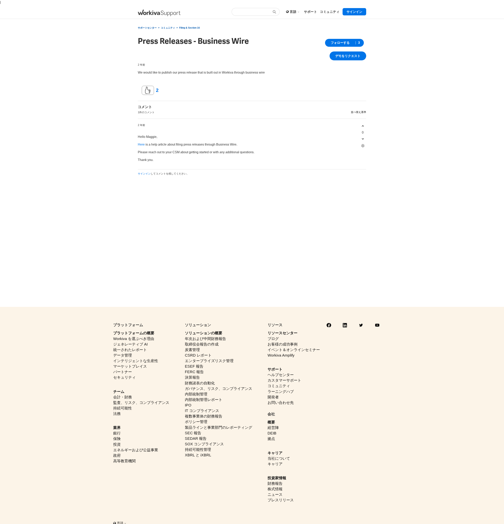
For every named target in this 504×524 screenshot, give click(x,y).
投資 (117, 444)
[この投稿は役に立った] (148, 90)
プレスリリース (281, 500)
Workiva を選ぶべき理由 (133, 339)
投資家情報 (277, 478)
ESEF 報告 (194, 366)
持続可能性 (122, 408)
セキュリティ (124, 377)
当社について (279, 458)
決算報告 (192, 377)
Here (141, 144)
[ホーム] (159, 13)
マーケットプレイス (130, 366)
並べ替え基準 (358, 112)
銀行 (117, 433)
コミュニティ (168, 27)
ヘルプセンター (281, 375)
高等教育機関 (124, 461)
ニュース (275, 494)
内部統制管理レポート (203, 400)
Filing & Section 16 (189, 27)
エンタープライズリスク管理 (209, 361)
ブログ (273, 339)
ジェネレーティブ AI (130, 344)
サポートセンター (147, 27)
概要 (271, 422)
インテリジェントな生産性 (135, 361)
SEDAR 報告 (196, 438)
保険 (117, 439)
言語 (293, 11)
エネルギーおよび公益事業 (135, 450)
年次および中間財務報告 (205, 339)
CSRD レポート (198, 355)
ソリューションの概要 (203, 333)
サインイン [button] (354, 12)
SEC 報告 (193, 433)
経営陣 (273, 428)
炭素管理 (192, 350)
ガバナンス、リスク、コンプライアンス (218, 389)
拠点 (271, 439)
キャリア (275, 453)
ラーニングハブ (281, 391)
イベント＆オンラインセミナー (294, 350)
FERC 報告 (194, 372)
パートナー (122, 372)
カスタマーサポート (284, 380)
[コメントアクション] (362, 145)
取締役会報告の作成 (202, 344)
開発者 (273, 397)
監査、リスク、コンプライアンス (141, 403)
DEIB (272, 433)
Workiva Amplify (281, 355)
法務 (117, 414)
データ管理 (122, 355)
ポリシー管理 (196, 422)
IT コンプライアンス (202, 411)
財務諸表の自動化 (200, 383)
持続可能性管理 (198, 449)
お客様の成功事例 (282, 344)
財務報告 (275, 483)
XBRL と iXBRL (198, 455)
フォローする (340, 43)
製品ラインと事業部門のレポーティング (218, 427)
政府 (117, 455)
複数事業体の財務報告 (203, 416)
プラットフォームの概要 (133, 333)
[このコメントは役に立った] (362, 126)
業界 (117, 428)
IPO (188, 405)
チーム (118, 391)
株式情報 (275, 489)
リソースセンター (282, 333)
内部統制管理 (196, 394)
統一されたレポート (130, 350)
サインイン (144, 173)
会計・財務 (122, 397)
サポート (275, 369)
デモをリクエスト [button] (347, 56)
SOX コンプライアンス (204, 444)
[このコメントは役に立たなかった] (362, 138)
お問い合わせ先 (281, 403)
